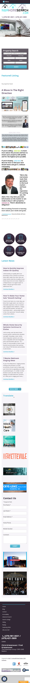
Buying (4, 625)
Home (4, 606)
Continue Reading (8, 289)
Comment (6, 535)
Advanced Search (7, 617)
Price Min (9, 55)
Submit (15, 546)
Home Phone (7, 523)
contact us (5, 203)
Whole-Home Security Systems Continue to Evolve (12, 327)
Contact (4, 612)
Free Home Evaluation (20, 241)
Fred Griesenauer (6, 214)
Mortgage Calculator (9, 241)
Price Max (20, 55)
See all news (14, 389)
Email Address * (7, 517)
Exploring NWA (6, 627)
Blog (3, 609)
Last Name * (6, 511)
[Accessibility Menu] (4, 679)
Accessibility (5, 614)
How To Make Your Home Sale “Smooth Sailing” (13, 297)
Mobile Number (8, 529)
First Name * (7, 505)
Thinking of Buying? (9, 253)
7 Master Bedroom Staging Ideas (11, 359)
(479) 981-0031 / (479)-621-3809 (15, 17)
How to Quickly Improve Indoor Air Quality (13, 269)
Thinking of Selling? (20, 253)
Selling (4, 622)
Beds (9, 60)
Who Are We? (6, 630)
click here (17, 161)
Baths (20, 60)
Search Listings (6, 619)
